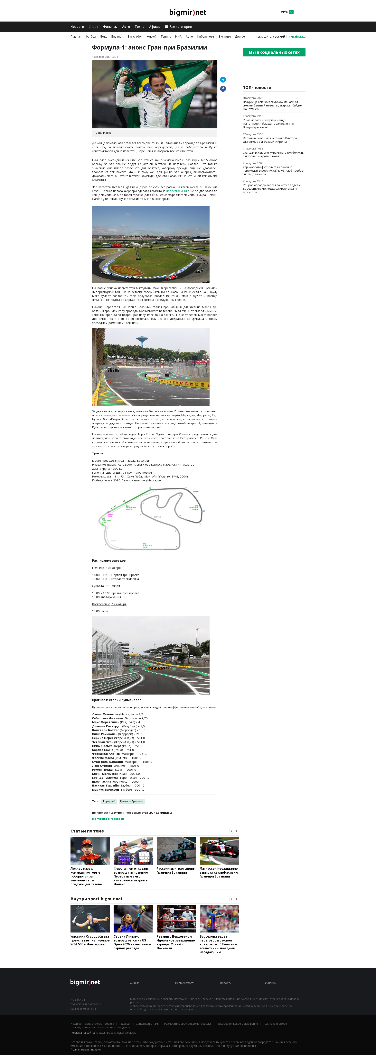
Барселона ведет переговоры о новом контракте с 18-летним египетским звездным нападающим (218, 944)
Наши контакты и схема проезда (92, 1023)
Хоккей (151, 36)
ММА (178, 36)
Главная (75, 36)
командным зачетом (115, 415)
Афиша (154, 26)
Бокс (103, 36)
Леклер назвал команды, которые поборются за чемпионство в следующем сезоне (86, 876)
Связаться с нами (147, 1023)
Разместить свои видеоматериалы (187, 1023)
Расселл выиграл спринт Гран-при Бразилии (176, 870)
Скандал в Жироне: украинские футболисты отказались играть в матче (273, 154)
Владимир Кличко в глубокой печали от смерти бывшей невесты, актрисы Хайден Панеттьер (273, 105)
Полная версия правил (85, 1049)
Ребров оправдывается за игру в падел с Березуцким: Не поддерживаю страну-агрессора (272, 188)
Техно (140, 26)
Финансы (110, 26)
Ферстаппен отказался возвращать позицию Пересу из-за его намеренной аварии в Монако (132, 876)
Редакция (125, 1023)
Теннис (166, 36)
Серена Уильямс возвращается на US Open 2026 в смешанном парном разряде (132, 942)
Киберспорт (205, 36)
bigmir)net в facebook (108, 819)
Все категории (181, 26)
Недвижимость (185, 983)
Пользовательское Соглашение (236, 1023)
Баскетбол (134, 36)
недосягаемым (176, 191)
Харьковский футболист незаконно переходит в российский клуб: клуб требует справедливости (274, 170)
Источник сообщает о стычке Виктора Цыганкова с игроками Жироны (270, 139)
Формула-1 (109, 801)
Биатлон (117, 36)
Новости (77, 26)
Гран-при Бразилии (132, 801)
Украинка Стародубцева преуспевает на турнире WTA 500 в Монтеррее (90, 940)
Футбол (91, 36)
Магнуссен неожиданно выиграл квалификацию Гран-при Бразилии (219, 872)
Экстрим (225, 36)
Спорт (94, 26)
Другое (240, 36)
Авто (126, 26)
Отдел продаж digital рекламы (116, 1032)
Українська (297, 36)
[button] (231, 831)
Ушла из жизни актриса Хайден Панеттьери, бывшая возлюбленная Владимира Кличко (269, 123)
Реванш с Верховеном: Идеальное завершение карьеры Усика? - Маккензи (176, 942)
